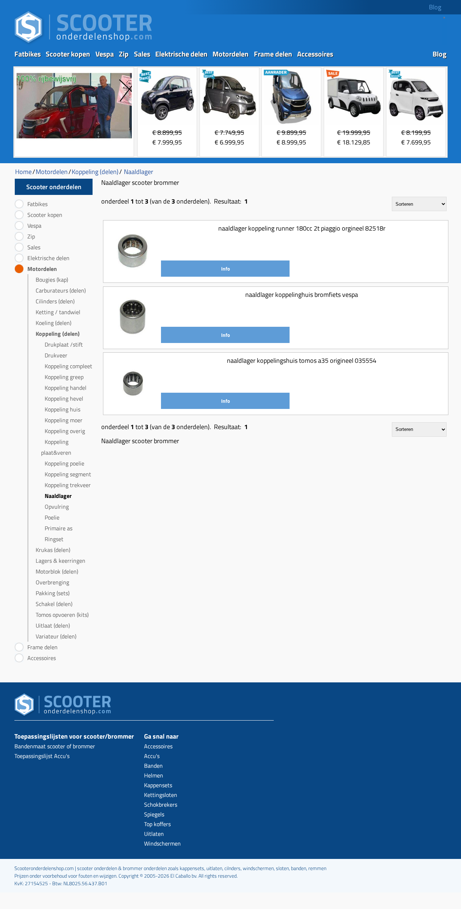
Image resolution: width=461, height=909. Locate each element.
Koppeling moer (63, 420)
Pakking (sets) (53, 593)
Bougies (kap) (52, 279)
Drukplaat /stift (64, 344)
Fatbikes (27, 53)
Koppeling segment (68, 474)
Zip (124, 53)
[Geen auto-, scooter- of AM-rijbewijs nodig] (74, 139)
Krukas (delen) (53, 549)
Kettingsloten (160, 794)
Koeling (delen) (53, 322)
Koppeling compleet (68, 366)
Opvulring (57, 506)
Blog (435, 7)
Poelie (52, 517)
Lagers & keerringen (60, 560)
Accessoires (315, 53)
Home (23, 172)
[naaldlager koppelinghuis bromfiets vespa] (133, 340)
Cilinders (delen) (55, 301)
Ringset (54, 539)
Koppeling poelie (64, 463)
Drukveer (56, 355)
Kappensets (158, 785)
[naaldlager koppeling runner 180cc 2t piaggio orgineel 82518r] (133, 274)
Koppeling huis (62, 409)
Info (225, 268)
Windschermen (162, 843)
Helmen (153, 775)
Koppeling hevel (64, 398)
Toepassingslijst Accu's (42, 756)
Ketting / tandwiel (58, 312)
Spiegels (154, 814)
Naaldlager (58, 495)
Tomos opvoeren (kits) (62, 614)
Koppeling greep (64, 377)
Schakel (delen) (54, 604)
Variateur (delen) (56, 636)
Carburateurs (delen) (61, 290)
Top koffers (157, 824)
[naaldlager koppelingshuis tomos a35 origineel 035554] (133, 406)
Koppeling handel (65, 387)
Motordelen (230, 53)
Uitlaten (154, 833)
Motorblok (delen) (57, 571)
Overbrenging (52, 582)
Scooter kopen (68, 53)
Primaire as (58, 528)
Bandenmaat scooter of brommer (54, 746)
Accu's (152, 756)
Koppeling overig (65, 431)
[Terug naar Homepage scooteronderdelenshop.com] (83, 43)
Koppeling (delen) (58, 333)
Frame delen (273, 53)
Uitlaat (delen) (53, 625)
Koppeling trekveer (68, 485)
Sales (142, 53)
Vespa (104, 53)
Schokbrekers (160, 804)
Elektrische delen (181, 53)
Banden (153, 765)
